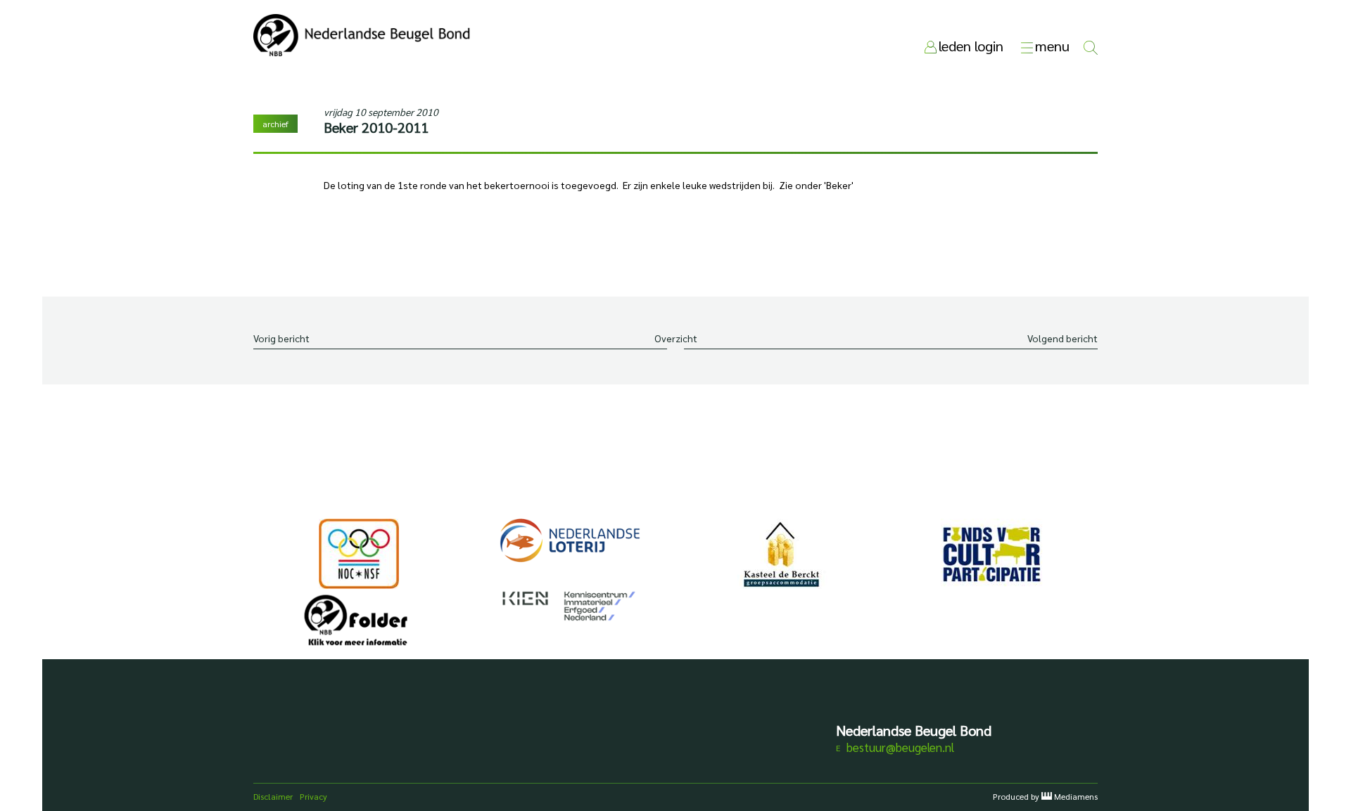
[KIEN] (570, 606)
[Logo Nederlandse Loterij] (570, 540)
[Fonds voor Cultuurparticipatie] (992, 554)
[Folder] (358, 624)
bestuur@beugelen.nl (900, 747)
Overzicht (675, 338)
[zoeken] (1091, 46)
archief (275, 123)
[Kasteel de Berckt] (781, 554)
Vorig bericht (281, 338)
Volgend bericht (1062, 338)
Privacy (313, 796)
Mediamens (1076, 796)
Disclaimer (273, 796)
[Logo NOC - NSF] (358, 554)
